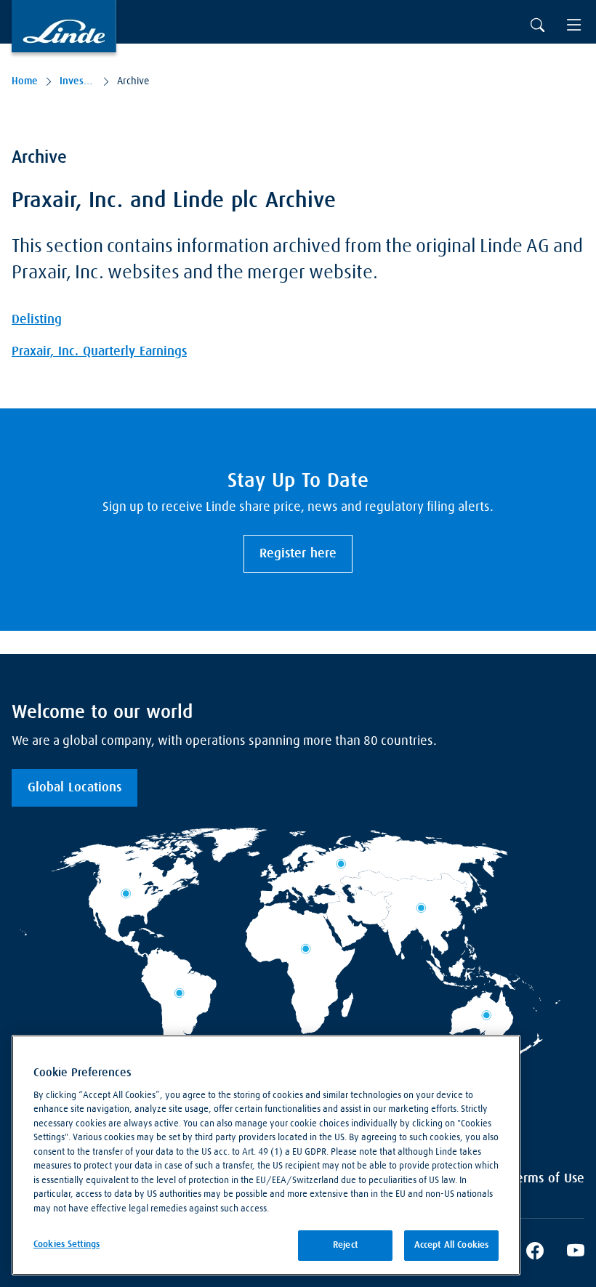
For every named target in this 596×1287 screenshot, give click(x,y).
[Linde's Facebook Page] (535, 1253)
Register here (298, 553)
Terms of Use (547, 1178)
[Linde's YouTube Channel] (575, 1253)
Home (25, 81)
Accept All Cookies (451, 1245)
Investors (77, 81)
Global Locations (74, 787)
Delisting (37, 319)
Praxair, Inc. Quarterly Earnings (99, 351)
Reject (345, 1245)
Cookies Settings (66, 1244)
